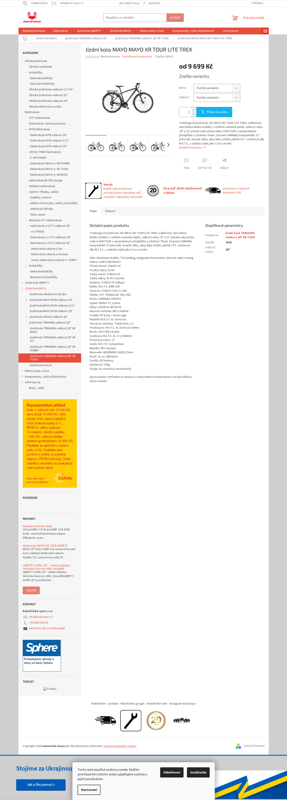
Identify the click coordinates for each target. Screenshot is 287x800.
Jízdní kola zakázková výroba (47, 294)
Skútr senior (38, 215)
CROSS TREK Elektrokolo (45, 152)
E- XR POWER (38, 158)
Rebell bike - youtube (105, 704)
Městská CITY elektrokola (45, 220)
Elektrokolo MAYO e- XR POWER (50, 163)
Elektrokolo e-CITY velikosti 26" (50, 243)
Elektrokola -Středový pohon (47, 124)
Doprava (154, 3)
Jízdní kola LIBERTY (37, 283)
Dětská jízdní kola (36, 61)
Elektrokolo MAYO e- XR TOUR (49, 169)
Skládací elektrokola (42, 186)
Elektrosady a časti (37, 371)
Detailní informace (190, 148)
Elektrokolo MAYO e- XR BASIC (49, 175)
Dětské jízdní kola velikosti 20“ (48, 95)
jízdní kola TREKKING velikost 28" (50, 323)
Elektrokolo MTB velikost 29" (48, 146)
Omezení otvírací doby (37, 526)
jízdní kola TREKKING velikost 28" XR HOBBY (52, 349)
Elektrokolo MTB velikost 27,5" (49, 141)
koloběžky (35, 72)
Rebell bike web (157, 704)
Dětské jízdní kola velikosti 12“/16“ (51, 89)
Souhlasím (198, 772)
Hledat (175, 17)
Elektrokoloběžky (41, 78)
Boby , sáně (36, 388)
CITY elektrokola (39, 118)
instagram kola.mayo (182, 704)
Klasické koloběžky (42, 84)
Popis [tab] (93, 211)
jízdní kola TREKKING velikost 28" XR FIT (52, 339)
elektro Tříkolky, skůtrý (44, 192)
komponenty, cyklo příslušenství (45, 377)
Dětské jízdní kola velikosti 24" (48, 101)
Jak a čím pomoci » (41, 784)
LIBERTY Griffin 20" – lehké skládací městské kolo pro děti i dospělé (46, 567)
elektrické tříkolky (41, 209)
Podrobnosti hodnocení (137, 57)
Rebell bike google (133, 704)
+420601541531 (38, 623)
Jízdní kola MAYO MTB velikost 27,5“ (52, 306)
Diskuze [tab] (110, 211)
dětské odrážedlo (40, 67)
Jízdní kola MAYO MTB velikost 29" (50, 311)
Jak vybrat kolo (129, 3)
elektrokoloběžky (41, 271)
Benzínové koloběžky (44, 277)
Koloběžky (36, 266)
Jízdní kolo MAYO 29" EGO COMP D (45, 545)
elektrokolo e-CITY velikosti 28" (50, 226)
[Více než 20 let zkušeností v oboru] (156, 720)
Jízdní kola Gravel (40, 365)
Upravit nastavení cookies (120, 746)
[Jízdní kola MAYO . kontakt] (181, 720)
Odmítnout (171, 772)
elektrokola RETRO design (46, 180)
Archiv (31, 590)
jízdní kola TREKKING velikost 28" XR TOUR (52, 358)
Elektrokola (32, 112)
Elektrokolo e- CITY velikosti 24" (50, 237)
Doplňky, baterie (40, 197)
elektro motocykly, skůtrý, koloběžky (54, 203)
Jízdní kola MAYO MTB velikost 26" (50, 300)
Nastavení (89, 789)
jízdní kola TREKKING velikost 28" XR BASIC (52, 330)
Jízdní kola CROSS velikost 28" (48, 317)
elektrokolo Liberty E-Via (46, 249)
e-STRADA (37, 232)
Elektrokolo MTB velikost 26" (48, 135)
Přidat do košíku (217, 112)
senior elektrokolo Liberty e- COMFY (54, 260)
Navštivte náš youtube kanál (47, 628)
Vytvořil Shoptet (254, 746)
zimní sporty (33, 382)
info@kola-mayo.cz (41, 617)
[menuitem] (33, 31)
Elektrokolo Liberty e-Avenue (49, 254)
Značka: (164, 57)
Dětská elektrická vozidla (45, 107)
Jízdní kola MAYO (35, 288)
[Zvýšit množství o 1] (194, 109)
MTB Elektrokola (39, 129)
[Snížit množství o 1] (194, 114)
